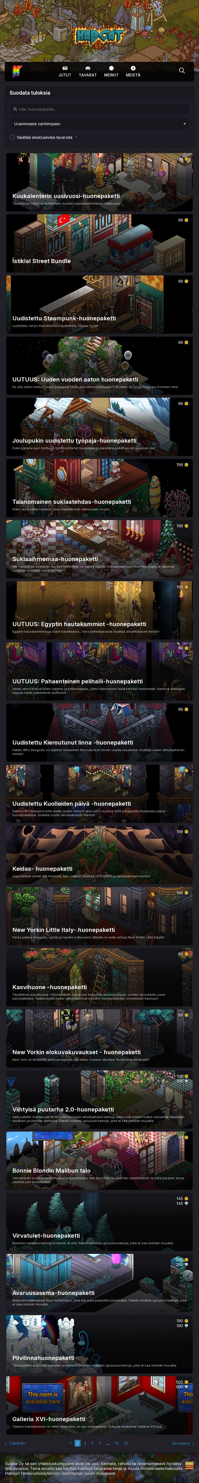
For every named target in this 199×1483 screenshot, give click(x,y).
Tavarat (88, 75)
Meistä (133, 75)
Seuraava (181, 1443)
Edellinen (17, 1443)
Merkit (111, 75)
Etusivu (17, 68)
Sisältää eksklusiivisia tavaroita (46, 137)
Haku (182, 71)
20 (126, 1443)
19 (117, 1443)
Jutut (64, 75)
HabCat (77, 26)
